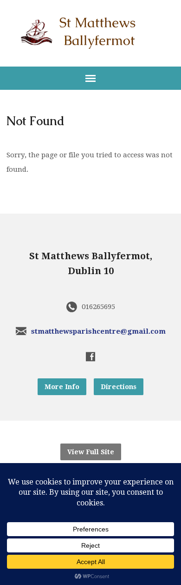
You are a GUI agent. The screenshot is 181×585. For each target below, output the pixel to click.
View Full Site (90, 452)
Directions (118, 386)
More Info (62, 386)
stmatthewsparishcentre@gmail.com (98, 331)
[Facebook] (90, 356)
